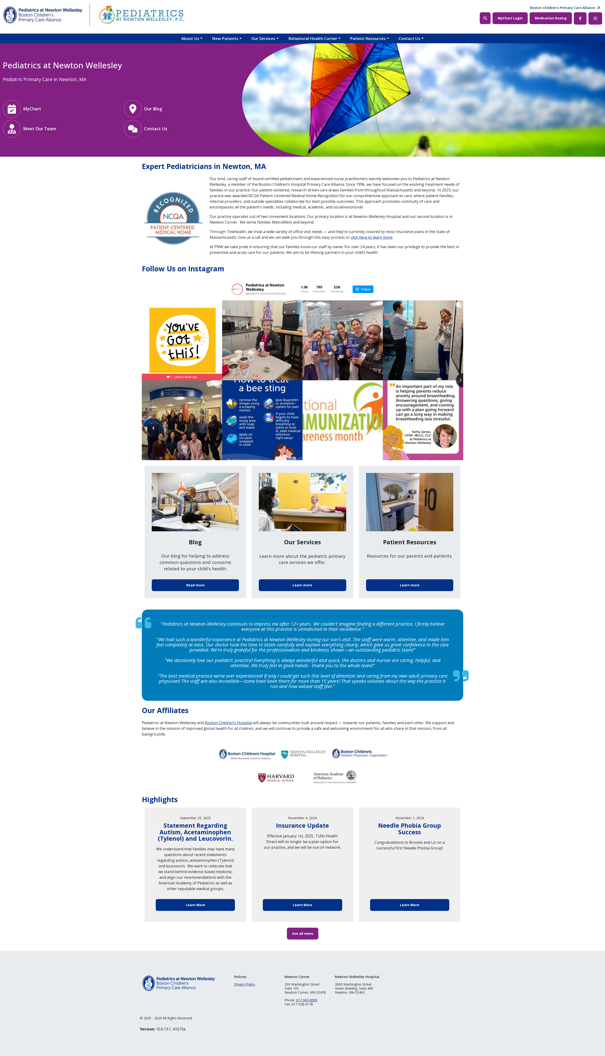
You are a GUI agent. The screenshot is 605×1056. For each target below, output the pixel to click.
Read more (195, 585)
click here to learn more (372, 237)
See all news (302, 933)
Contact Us (409, 38)
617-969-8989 (306, 1000)
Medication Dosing (551, 18)
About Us (190, 38)
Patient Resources (368, 38)
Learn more (302, 585)
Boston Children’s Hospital (228, 722)
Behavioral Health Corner (312, 38)
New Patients (225, 38)
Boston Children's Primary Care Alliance (562, 7)
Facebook (580, 18)
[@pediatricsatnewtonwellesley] (237, 289)
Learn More (195, 905)
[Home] (42, 15)
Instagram (595, 18)
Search (485, 18)
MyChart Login (510, 18)
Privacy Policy (244, 984)
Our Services (263, 38)
